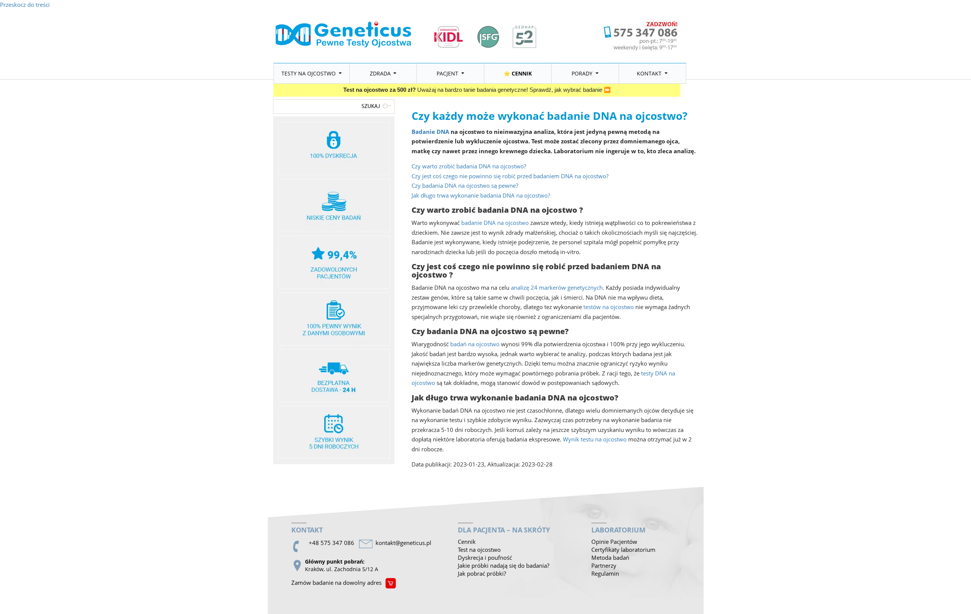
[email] (405, 543)
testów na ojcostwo (608, 307)
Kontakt (650, 73)
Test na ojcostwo (479, 549)
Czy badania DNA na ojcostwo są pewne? (465, 185)
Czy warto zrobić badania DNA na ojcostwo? (469, 166)
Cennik (467, 541)
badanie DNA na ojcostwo (495, 222)
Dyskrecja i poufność (485, 557)
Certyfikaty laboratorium (623, 549)
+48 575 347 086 (331, 542)
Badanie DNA (430, 131)
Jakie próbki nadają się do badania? (503, 565)
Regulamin (605, 573)
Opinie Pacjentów (614, 541)
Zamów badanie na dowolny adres (336, 582)
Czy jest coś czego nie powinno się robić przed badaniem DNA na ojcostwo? (510, 176)
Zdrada (381, 73)
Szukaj (377, 105)
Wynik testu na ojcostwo (595, 439)
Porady (583, 73)
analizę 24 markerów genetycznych (557, 287)
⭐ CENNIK (518, 73)
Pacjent (448, 73)
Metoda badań (610, 557)
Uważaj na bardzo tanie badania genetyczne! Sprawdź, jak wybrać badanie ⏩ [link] (477, 90)
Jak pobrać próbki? (482, 573)
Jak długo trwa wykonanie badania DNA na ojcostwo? (481, 195)
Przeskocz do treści (25, 4)
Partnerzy (603, 565)
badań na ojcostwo (475, 344)
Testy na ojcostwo (309, 73)
